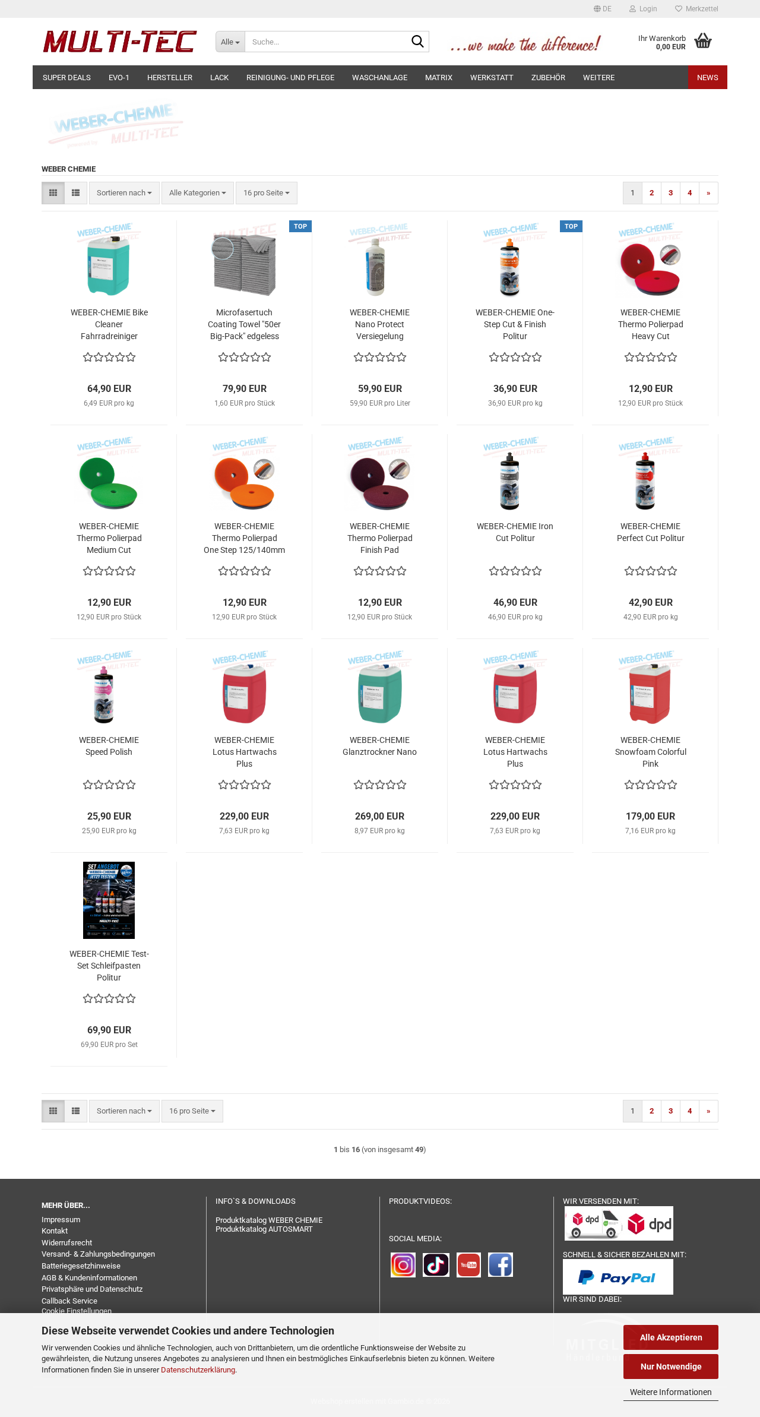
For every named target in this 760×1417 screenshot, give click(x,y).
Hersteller (169, 77)
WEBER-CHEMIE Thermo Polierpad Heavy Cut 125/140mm (650, 325)
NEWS (707, 77)
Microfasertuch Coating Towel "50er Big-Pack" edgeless (244, 324)
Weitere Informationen (671, 1392)
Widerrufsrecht (67, 1242)
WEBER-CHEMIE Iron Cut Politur (515, 532)
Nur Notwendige (671, 1366)
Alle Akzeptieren (671, 1337)
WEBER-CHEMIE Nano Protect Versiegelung (380, 324)
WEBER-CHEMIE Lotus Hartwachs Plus (245, 751)
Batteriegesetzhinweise (81, 1265)
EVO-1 (119, 77)
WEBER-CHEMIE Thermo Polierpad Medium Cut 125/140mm (109, 538)
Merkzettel (700, 9)
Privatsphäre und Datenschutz (92, 1289)
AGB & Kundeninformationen (89, 1277)
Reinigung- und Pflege (290, 77)
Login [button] (646, 9)
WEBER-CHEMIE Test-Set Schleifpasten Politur (109, 965)
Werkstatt (492, 77)
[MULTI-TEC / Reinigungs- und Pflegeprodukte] (120, 41)
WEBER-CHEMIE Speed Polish (109, 746)
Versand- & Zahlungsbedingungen (98, 1254)
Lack (219, 77)
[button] (602, 9)
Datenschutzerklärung (198, 1369)
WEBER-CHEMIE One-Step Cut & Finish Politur (515, 324)
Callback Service (69, 1300)
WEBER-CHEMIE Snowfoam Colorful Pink (650, 751)
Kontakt (55, 1230)
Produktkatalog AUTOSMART (264, 1229)
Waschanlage (379, 77)
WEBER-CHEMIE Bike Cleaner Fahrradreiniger (109, 324)
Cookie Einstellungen (77, 1311)
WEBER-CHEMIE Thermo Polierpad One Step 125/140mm (244, 538)
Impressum (61, 1219)
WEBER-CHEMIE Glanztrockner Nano (380, 746)
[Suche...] (418, 42)
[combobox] (124, 193)
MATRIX (438, 77)
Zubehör (548, 77)
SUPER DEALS (67, 77)
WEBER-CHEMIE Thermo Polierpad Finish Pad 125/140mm (380, 538)
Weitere (599, 77)
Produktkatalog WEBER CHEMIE (269, 1220)
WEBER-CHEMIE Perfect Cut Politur (651, 532)
